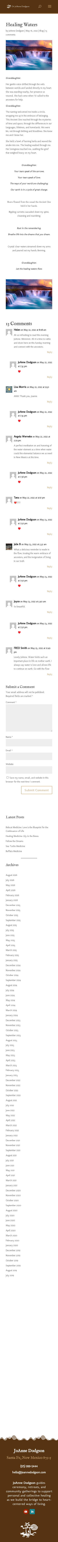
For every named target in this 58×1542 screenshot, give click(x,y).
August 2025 (11, 925)
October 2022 (12, 1090)
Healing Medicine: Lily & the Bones (22, 836)
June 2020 (10, 1220)
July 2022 (10, 1105)
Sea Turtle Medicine (15, 846)
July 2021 (10, 1160)
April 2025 (10, 945)
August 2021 (11, 1155)
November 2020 (13, 1195)
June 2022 (10, 1110)
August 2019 (11, 1270)
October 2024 (12, 975)
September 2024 (13, 980)
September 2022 (13, 1095)
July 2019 (10, 1275)
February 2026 (12, 895)
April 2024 (10, 1005)
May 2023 (10, 1055)
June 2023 (10, 1050)
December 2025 (13, 905)
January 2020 (12, 1245)
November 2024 (13, 970)
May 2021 (10, 1170)
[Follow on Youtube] (25, 1511)
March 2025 (11, 950)
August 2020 (11, 1210)
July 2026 (10, 880)
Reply (49, 352)
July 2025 (10, 930)
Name (9, 737)
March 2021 (11, 1180)
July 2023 (10, 1045)
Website (9, 764)
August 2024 (11, 985)
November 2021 (13, 1145)
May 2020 (10, 1225)
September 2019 (13, 1265)
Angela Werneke (23, 436)
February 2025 (12, 955)
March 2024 (11, 1010)
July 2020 (10, 1215)
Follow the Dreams (14, 841)
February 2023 (12, 1070)
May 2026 (10, 885)
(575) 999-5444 (29, 1466)
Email (9, 750)
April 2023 (10, 1060)
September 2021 (13, 1150)
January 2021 (11, 1185)
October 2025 (12, 915)
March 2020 (11, 1235)
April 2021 (10, 1175)
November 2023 (13, 1025)
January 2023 (12, 1075)
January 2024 (12, 1015)
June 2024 (10, 995)
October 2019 (12, 1260)
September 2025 (13, 920)
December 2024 (13, 965)
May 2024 (10, 1000)
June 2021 (10, 1165)
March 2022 (11, 1125)
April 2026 (10, 890)
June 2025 (10, 935)
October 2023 (12, 1030)
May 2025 (10, 940)
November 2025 (13, 910)
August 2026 (11, 875)
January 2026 (12, 900)
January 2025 (12, 960)
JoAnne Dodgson (16, 30)
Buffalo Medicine (14, 851)
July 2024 (10, 990)
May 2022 (10, 1115)
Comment (11, 702)
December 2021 (13, 1140)
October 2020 (12, 1200)
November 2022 (13, 1085)
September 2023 (13, 1035)
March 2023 (11, 1065)
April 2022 (10, 1120)
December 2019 (13, 1250)
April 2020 (10, 1230)
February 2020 (12, 1240)
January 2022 (12, 1135)
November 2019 (13, 1255)
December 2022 (13, 1080)
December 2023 (13, 1020)
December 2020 (13, 1190)
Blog (41, 30)
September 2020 (13, 1205)
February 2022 (12, 1130)
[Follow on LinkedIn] (32, 1511)
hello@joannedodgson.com (29, 1472)
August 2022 (11, 1100)
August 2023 (11, 1040)
